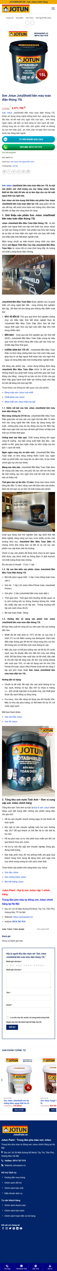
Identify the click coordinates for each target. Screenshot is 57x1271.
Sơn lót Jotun (11, 721)
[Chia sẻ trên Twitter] (14, 172)
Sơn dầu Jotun (11, 872)
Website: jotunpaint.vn (15, 1165)
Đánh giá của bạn (14, 961)
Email (9, 1005)
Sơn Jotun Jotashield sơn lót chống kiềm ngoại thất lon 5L (16, 1101)
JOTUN (15, 166)
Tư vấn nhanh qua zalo (31, 139)
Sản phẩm (19, 18)
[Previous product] (32, 23)
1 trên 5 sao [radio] (7, 965)
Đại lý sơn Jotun (41, 807)
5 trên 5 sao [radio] (38, 965)
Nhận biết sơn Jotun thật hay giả (20, 402)
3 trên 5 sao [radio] (18, 965)
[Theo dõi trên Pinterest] (14, 1228)
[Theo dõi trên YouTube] (21, 1228)
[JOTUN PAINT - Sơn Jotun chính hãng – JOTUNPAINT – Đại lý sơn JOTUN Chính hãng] (19, 8)
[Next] (54, 1085)
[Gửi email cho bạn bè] (19, 172)
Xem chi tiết (19, 1110)
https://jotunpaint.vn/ (23, 917)
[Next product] (27, 23)
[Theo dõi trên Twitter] (10, 1228)
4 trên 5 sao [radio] (27, 965)
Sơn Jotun (29, 18)
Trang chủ (9, 18)
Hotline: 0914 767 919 (31, 147)
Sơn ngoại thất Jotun (43, 18)
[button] (53, 8)
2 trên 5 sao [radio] (11, 965)
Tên (8, 993)
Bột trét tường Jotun (14, 881)
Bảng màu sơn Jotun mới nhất (19, 392)
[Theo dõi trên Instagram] (6, 1228)
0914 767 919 (18, 921)
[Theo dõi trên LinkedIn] (17, 1228)
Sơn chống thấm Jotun (15, 877)
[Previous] (2, 1085)
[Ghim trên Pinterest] (23, 172)
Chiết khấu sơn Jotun (15, 397)
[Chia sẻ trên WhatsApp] (4, 172)
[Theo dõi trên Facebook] (3, 1228)
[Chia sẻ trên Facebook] (9, 172)
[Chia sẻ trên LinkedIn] (28, 172)
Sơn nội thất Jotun (13, 717)
